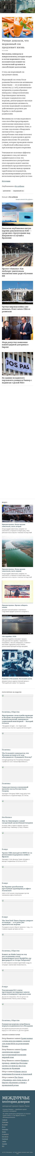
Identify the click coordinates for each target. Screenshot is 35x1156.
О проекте (5, 1134)
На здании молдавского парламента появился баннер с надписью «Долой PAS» (17, 380)
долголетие (7, 191)
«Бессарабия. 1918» (9, 636)
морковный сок (18, 191)
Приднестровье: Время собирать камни (15, 606)
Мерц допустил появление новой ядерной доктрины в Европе (15, 344)
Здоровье (5, 1129)
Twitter (4, 1141)
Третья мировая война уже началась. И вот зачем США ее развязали (16, 309)
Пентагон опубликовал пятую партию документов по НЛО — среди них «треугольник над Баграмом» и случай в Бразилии (17, 233)
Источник (6, 181)
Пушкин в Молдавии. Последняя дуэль (17, 679)
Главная (4, 1120)
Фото (3, 1127)
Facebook (5, 1139)
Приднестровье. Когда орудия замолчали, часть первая (13, 570)
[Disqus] (17, 413)
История (4, 1124)
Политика (5, 1122)
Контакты (5, 1136)
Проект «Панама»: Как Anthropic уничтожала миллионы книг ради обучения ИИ (17, 272)
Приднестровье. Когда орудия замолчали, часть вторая (13, 525)
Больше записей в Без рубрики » (24, 199)
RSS (3, 1146)
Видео (4, 1132)
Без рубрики (19, 186)
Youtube (4, 1144)
